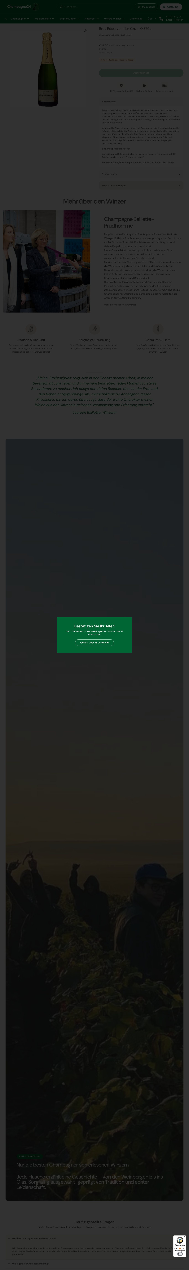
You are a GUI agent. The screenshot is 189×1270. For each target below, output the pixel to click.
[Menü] (184, 1237)
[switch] (180, 1254)
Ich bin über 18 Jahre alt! (94, 642)
